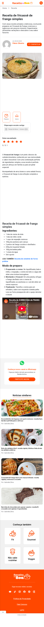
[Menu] (3, 2)
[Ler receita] (6, 129)
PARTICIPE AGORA (22, 379)
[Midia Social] (10, 591)
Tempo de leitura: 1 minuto (16, 129)
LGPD (22, 610)
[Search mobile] (41, 3)
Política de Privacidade (22, 599)
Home (4, 8)
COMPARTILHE (35, 44)
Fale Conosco (22, 604)
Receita (14, 8)
